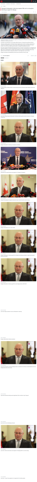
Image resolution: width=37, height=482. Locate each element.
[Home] (1, 1)
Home (1, 6)
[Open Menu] (35, 1)
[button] (3, 4)
